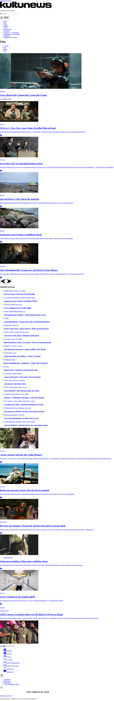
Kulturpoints (10, 669)
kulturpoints (7, 36)
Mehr (1, 646)
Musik (5, 21)
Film (5, 23)
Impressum (7, 681)
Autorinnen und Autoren (10, 37)
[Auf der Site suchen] (1, 18)
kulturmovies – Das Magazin (12, 34)
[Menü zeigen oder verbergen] (6, 17)
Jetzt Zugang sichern (6, 695)
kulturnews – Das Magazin (11, 32)
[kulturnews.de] (26, 7)
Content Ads (9, 672)
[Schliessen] (1, 687)
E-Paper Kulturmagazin (13, 663)
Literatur (6, 26)
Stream (5, 49)
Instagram (9, 654)
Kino (5, 51)
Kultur (5, 24)
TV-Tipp (6, 46)
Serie (5, 47)
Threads (8, 657)
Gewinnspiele (7, 29)
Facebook (9, 650)
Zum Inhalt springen (5, 1)
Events (5, 27)
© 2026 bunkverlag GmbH (11, 684)
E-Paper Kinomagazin (12, 666)
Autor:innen (7, 679)
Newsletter (7, 31)
